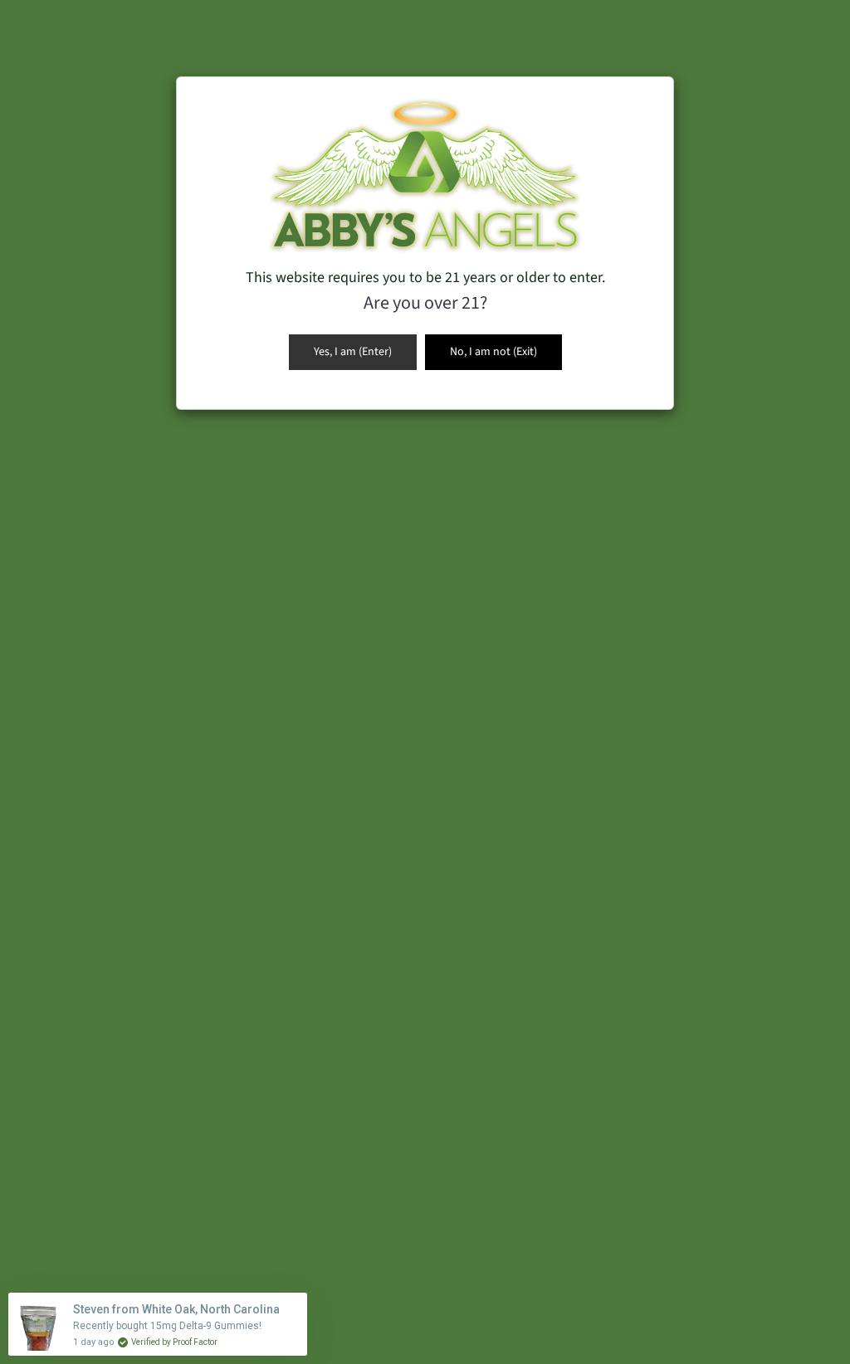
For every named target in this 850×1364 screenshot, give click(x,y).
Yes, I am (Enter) (353, 351)
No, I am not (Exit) (493, 351)
